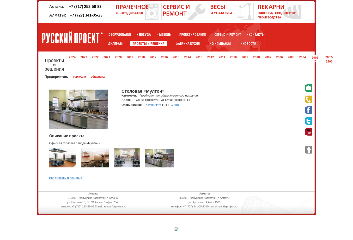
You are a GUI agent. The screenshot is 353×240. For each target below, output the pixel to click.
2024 (72, 57)
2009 (245, 57)
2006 (279, 57)
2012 (210, 57)
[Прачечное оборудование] (136, 19)
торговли (79, 76)
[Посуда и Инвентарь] (144, 34)
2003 (315, 57)
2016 (164, 57)
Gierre (175, 105)
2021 (106, 57)
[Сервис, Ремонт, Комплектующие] (228, 34)
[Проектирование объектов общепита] (193, 34)
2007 (268, 57)
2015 (176, 57)
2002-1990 (329, 59)
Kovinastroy (153, 105)
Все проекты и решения (65, 178)
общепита (98, 76)
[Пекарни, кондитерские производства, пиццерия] (278, 19)
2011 (222, 57)
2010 (233, 57)
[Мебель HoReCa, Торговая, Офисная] (165, 34)
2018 (141, 57)
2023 (83, 57)
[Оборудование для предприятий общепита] (120, 34)
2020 (118, 57)
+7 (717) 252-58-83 (85, 7)
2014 (187, 57)
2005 (291, 57)
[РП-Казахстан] (221, 43)
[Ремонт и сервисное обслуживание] (183, 19)
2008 (256, 57)
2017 (153, 57)
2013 (199, 57)
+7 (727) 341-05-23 (86, 15)
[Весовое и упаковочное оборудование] (231, 19)
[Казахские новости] (249, 43)
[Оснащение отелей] (188, 43)
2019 (130, 57)
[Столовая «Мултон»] (62, 166)
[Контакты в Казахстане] (256, 34)
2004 (302, 57)
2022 (95, 57)
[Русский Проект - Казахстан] (72, 37)
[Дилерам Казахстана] (115, 43)
